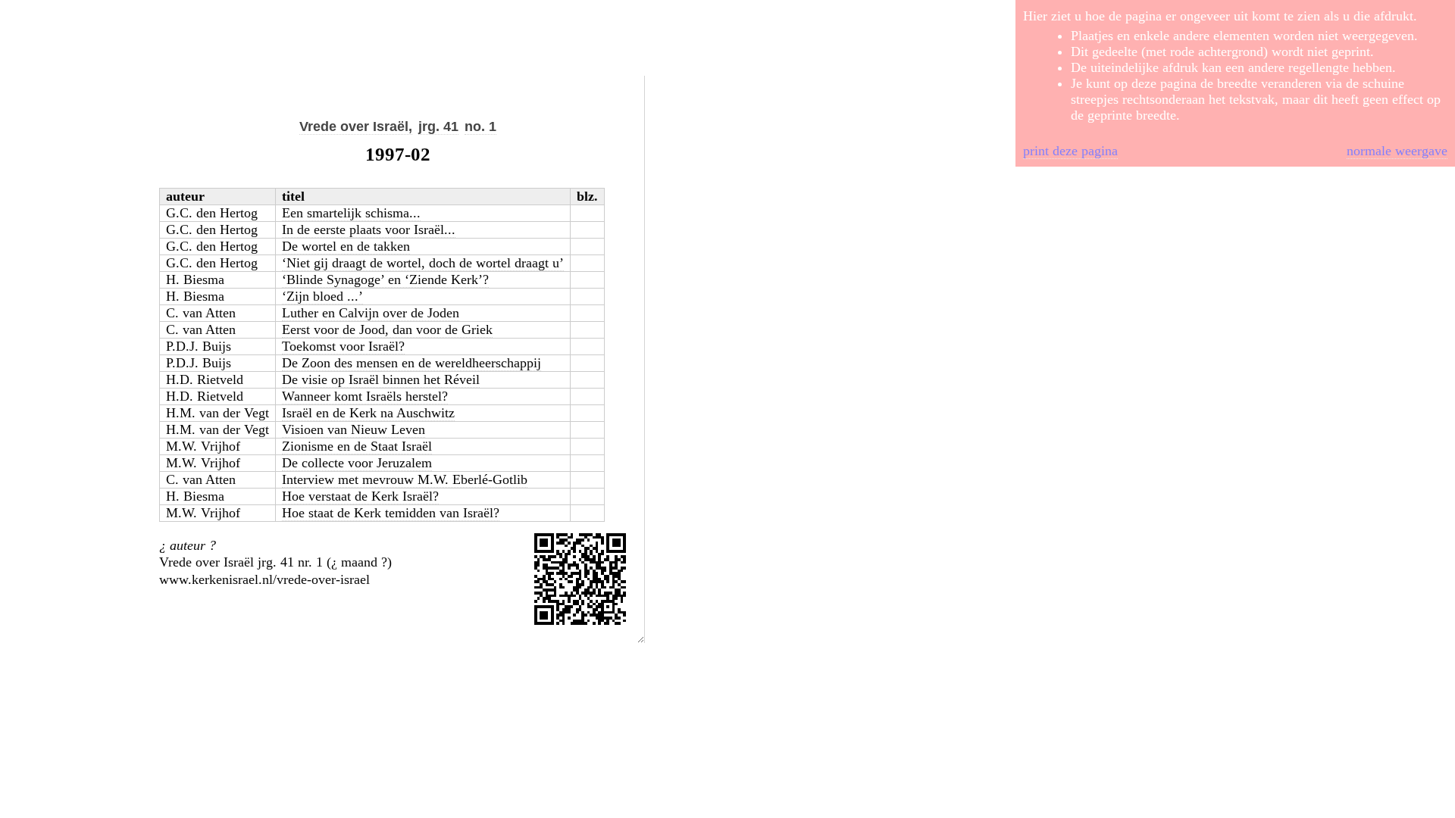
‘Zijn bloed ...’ (322, 296)
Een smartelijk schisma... (351, 212)
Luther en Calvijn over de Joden (370, 312)
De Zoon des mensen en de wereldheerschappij (411, 362)
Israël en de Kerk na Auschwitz (368, 412)
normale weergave (1397, 150)
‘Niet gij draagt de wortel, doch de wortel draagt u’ (423, 262)
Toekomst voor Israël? (343, 346)
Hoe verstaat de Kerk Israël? (360, 496)
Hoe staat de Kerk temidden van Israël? (390, 512)
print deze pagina (1070, 150)
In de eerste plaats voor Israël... (368, 229)
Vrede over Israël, (355, 126)
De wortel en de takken (346, 246)
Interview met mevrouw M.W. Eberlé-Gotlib (404, 479)
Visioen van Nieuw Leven (353, 429)
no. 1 (480, 126)
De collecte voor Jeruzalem (357, 462)
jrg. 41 (438, 126)
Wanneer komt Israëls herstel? (365, 396)
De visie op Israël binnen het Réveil (381, 379)
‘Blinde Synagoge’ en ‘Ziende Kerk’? (385, 279)
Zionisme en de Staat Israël (357, 446)
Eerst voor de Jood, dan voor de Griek (387, 329)
